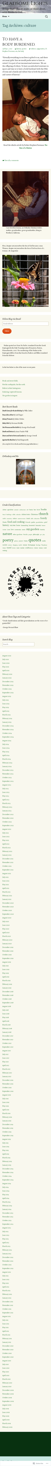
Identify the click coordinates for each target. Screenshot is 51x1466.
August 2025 (6, 696)
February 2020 (7, 940)
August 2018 (6, 1006)
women (41, 548)
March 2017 (6, 1069)
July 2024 (5, 744)
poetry (8, 540)
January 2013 (6, 1254)
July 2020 (5, 921)
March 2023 (6, 803)
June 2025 (5, 704)
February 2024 (7, 763)
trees (14, 548)
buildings (9, 514)
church (43, 513)
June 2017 (5, 1058)
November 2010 (7, 1349)
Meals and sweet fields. (10, 381)
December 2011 (7, 1302)
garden (33, 522)
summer (25, 545)
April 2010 (5, 1375)
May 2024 (5, 752)
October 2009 (7, 1397)
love (12, 529)
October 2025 (7, 689)
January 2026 (6, 678)
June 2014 (5, 1191)
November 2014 (7, 1172)
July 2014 (5, 1187)
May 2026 (5, 667)
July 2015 (5, 1143)
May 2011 (5, 1327)
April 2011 (5, 1331)
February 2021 (7, 896)
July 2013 (5, 1231)
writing (5, 550)
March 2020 (6, 936)
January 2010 (6, 1386)
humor (43, 525)
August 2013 (6, 1228)
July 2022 (5, 833)
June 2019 (5, 969)
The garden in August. (10, 395)
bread (4, 514)
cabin (13, 514)
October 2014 (7, 1176)
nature (7, 533)
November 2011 (7, 1305)
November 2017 (7, 1039)
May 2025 (5, 707)
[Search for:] (47, 16)
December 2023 (7, 770)
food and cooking (16, 522)
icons (4, 529)
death (28, 518)
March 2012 (6, 1290)
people (30, 534)
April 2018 (5, 1021)
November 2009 (8, 1394)
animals (16, 510)
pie (41, 534)
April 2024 (5, 755)
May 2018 (5, 1017)
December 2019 (7, 947)
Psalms (26, 541)
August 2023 (6, 785)
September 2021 (7, 870)
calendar (18, 514)
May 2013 (5, 1239)
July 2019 (5, 966)
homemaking (24, 525)
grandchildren (39, 522)
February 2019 (7, 984)
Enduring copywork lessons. (12, 392)
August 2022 (6, 829)
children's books (25, 514)
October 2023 (7, 777)
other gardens (17, 534)
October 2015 (6, 1132)
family (43, 518)
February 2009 (7, 1427)
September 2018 (7, 1003)
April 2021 (5, 888)
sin (16, 51)
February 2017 (7, 1073)
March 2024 (6, 759)
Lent (8, 530)
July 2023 (5, 788)
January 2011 (6, 1342)
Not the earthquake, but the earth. (13, 384)
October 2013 (6, 1220)
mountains (18, 530)
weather (22, 548)
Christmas (34, 514)
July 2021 (5, 877)
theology (38, 545)
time (4, 548)
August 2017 (6, 1051)
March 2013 (6, 1246)
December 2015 (7, 1124)
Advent (4, 510)
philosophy (36, 534)
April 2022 (5, 844)
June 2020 (6, 925)
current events (22, 518)
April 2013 (5, 1242)
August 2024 (6, 740)
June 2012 (5, 1279)
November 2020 (8, 907)
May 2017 (5, 1062)
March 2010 (6, 1379)
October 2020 (7, 910)
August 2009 (6, 1405)
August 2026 (6, 656)
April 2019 (5, 977)
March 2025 (6, 715)
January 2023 (6, 811)
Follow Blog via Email (11, 319)
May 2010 (5, 1372)
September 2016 (7, 1091)
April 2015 (5, 1154)
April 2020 (5, 932)
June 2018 (5, 1014)
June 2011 (5, 1324)
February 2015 (7, 1161)
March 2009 (6, 1423)
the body (21, 51)
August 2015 (6, 1139)
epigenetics (41, 49)
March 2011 (6, 1335)
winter (36, 548)
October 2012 (7, 1265)
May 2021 (5, 884)
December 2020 (8, 903)
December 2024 (8, 726)
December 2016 (7, 1080)
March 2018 (6, 1025)
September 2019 (7, 958)
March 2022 (6, 848)
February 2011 (7, 1338)
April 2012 (5, 1287)
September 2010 (8, 1357)
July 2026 (5, 659)
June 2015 (5, 1146)
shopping (15, 545)
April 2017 (5, 1065)
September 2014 (7, 1180)
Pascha (25, 534)
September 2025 (8, 693)
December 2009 (8, 1390)
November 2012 (7, 1261)
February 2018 (7, 1028)
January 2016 (6, 1121)
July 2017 (5, 1054)
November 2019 (7, 951)
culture (33, 49)
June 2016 (5, 1102)
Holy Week (13, 525)
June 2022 (5, 836)
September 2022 (8, 825)
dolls (32, 518)
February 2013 (7, 1250)
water (17, 548)
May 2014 (5, 1194)
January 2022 (7, 855)
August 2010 (6, 1361)
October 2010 (7, 1353)
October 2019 (7, 955)
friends (27, 522)
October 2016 (6, 1087)
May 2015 (5, 1150)
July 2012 (5, 1276)
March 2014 (6, 1202)
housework (32, 525)
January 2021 (6, 899)
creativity (9, 518)
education (36, 518)
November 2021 (7, 862)
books (44, 509)
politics (16, 541)
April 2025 (5, 711)
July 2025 (5, 700)
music (24, 530)
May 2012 (5, 1283)
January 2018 (6, 1032)
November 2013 (7, 1217)
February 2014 (7, 1206)
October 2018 (7, 999)
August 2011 (6, 1316)
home (18, 525)
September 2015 (7, 1135)
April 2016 (5, 1110)
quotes (24, 49)
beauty (31, 510)
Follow (7, 331)
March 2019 (6, 980)
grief (45, 522)
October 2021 (7, 866)
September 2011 (7, 1313)
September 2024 (8, 737)
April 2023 (5, 800)
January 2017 (6, 1076)
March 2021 (6, 892)
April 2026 (5, 670)
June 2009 (6, 1412)
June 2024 (5, 748)
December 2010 (7, 1346)
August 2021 (6, 873)
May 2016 (5, 1106)
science (10, 545)
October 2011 (6, 1309)
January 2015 (6, 1165)
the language (31, 545)
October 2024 (7, 733)
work (45, 548)
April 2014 (5, 1198)
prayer (21, 541)
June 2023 (5, 792)
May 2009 (5, 1416)
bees (35, 510)
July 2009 (5, 1409)
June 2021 (5, 881)
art (27, 510)
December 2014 (7, 1169)
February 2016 (7, 1117)
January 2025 (6, 722)
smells (20, 545)
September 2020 (8, 914)
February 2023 (7, 807)
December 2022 (8, 814)
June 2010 (5, 1368)
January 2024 (7, 766)
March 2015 (6, 1158)
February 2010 (7, 1383)
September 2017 (7, 1047)
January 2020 (7, 943)
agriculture (10, 510)
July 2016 (5, 1099)
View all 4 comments (12, 160)
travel (9, 547)
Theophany (44, 545)
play (44, 534)
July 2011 (5, 1320)
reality (44, 541)
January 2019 (6, 988)
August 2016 (6, 1095)
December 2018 (7, 991)
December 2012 (7, 1257)
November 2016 (7, 1084)
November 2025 (7, 685)
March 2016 (6, 1113)
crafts (4, 518)
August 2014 (6, 1183)
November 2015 (7, 1128)
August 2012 (6, 1272)
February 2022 (7, 851)
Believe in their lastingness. (11, 388)
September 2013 (7, 1224)
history (18, 49)
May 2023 (5, 796)
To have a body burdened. (18, 41)
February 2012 (7, 1294)
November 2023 (7, 774)
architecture (22, 510)
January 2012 (6, 1298)
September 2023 (8, 781)
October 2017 (6, 1043)
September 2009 (8, 1401)
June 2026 (5, 663)
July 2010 (5, 1364)
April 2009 (5, 1420)
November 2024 (8, 729)
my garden (32, 529)
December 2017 (7, 1036)
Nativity (42, 530)
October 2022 (7, 822)
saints (5, 545)
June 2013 (5, 1235)
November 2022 (8, 818)
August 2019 (6, 962)
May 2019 (5, 973)
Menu (4, 16)
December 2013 (7, 1213)
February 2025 (7, 718)
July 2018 (5, 1010)
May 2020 (5, 929)
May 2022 (5, 840)
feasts (5, 522)
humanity (38, 525)
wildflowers (29, 548)
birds (38, 510)
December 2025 (7, 681)
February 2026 (7, 674)
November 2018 (7, 995)
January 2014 (6, 1209)
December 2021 (7, 859)
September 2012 (7, 1268)
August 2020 (6, 918)
